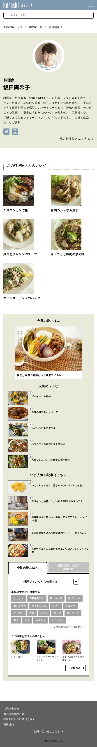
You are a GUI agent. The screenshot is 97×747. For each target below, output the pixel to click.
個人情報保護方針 (13, 713)
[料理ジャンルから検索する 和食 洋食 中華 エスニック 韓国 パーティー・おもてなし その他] (45, 581)
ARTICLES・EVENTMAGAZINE (69, 567)
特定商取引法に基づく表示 (19, 719)
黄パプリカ (20, 606)
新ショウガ (56, 598)
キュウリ (70, 606)
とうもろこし (39, 606)
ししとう (18, 598)
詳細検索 (76, 667)
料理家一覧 (35, 27)
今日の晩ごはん (28, 567)
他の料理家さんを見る (75, 138)
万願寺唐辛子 (37, 598)
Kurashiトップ (13, 27)
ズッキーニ (73, 613)
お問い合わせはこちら (47, 731)
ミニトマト (57, 620)
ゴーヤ (57, 613)
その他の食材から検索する (67, 627)
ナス (27, 620)
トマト (56, 606)
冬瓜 (16, 620)
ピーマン (18, 613)
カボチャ (40, 620)
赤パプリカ (74, 598)
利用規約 (8, 724)
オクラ (44, 613)
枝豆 (32, 613)
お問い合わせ (11, 708)
